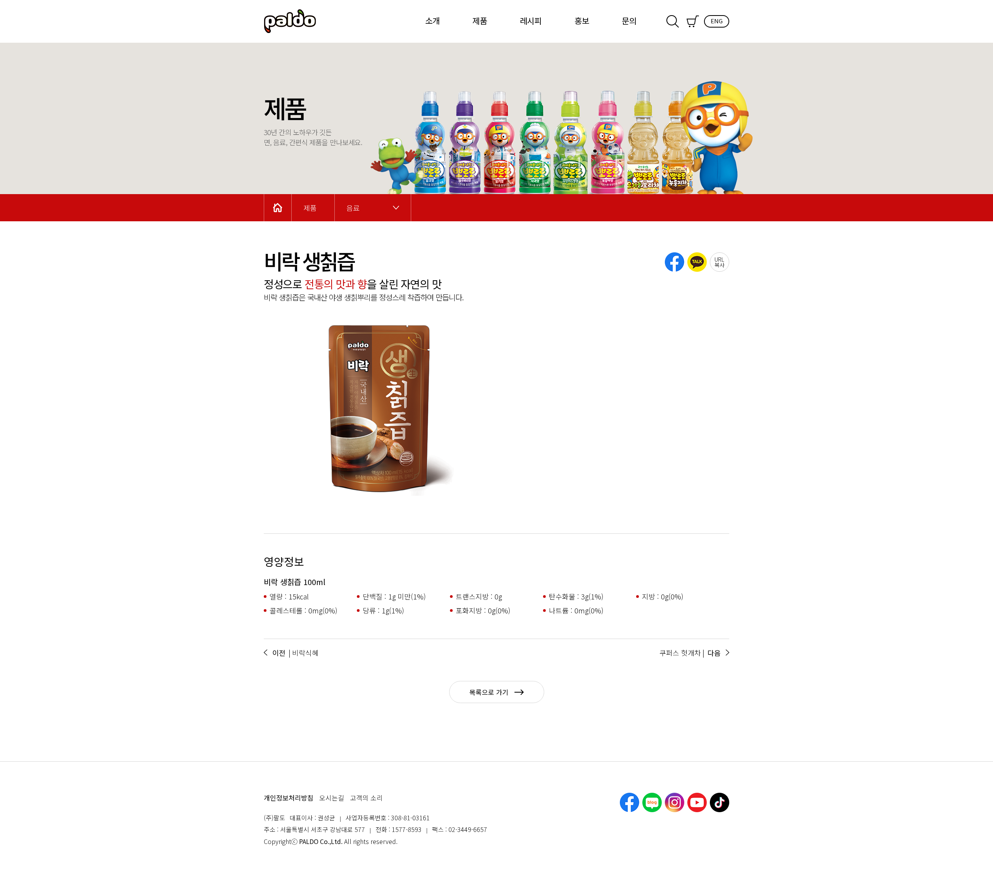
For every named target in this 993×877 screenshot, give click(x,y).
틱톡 (719, 802)
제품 (479, 20)
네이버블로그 (652, 802)
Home (277, 207)
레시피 (531, 20)
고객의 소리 (366, 797)
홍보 (581, 20)
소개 (432, 20)
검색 (672, 21)
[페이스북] (674, 262)
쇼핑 (693, 21)
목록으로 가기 (489, 692)
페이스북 (629, 802)
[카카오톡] (697, 262)
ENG (717, 21)
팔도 (290, 21)
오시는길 (331, 797)
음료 (353, 208)
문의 (629, 20)
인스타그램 (674, 802)
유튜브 (697, 802)
